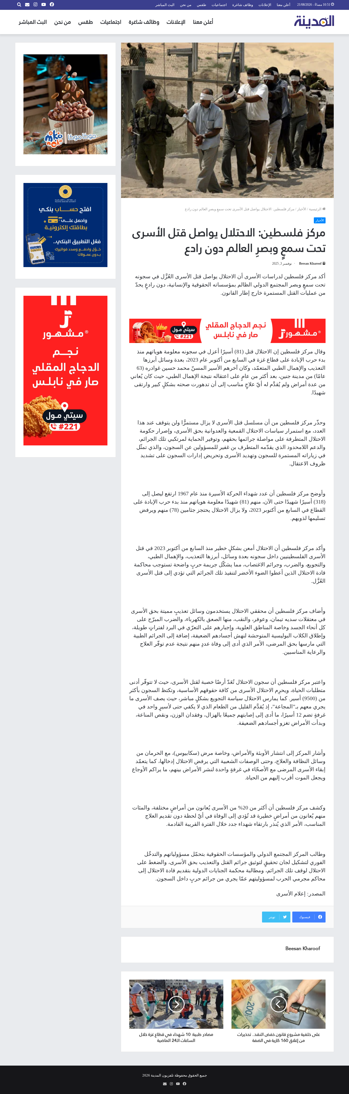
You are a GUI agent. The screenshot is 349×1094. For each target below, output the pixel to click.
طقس (201, 5)
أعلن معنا (283, 5)
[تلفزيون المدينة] (314, 22)
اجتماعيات (219, 5)
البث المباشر (164, 5)
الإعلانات (264, 5)
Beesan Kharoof (310, 263)
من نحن (185, 5)
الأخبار (301, 209)
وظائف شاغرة (242, 5)
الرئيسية (315, 209)
